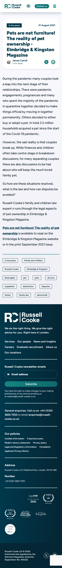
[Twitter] (46, 555)
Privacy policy (40, 443)
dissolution (28, 286)
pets (37, 278)
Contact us (42, 6)
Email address (20, 374)
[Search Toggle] (28, 6)
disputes (46, 286)
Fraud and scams (35, 438)
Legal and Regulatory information (21, 447)
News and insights (45, 341)
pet (25, 278)
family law (24, 295)
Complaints (44, 447)
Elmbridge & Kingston (37, 269)
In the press (10, 260)
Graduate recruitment (30, 347)
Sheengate (10, 278)
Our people (24, 341)
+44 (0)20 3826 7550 (15, 481)
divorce (51, 278)
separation (10, 286)
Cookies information (14, 438)
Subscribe (31, 384)
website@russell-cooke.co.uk (21, 396)
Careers (9, 347)
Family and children (33, 260)
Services (10, 341)
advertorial (42, 295)
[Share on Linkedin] (53, 62)
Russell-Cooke (12, 269)
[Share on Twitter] (46, 62)
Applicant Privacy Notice (17, 451)
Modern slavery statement (17, 443)
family (8, 295)
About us (51, 347)
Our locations (13, 352)
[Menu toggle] (54, 6)
